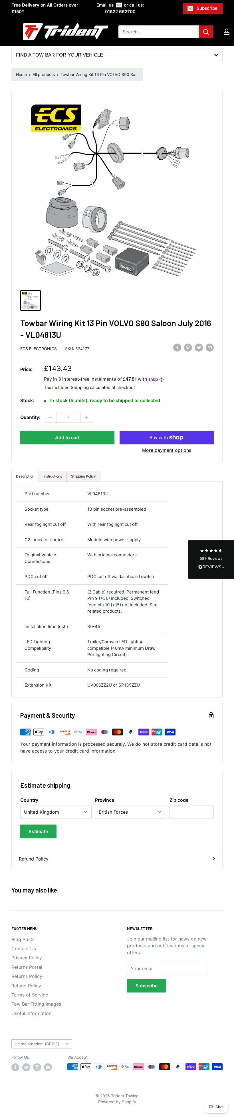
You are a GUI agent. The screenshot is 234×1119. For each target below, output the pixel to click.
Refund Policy (34, 859)
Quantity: (30, 417)
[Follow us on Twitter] (26, 1067)
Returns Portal (26, 967)
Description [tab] (25, 476)
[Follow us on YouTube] (48, 1067)
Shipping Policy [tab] (83, 476)
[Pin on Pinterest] (188, 348)
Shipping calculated (90, 387)
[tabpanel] (117, 589)
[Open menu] (14, 32)
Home (21, 74)
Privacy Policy (26, 957)
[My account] (226, 32)
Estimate (38, 831)
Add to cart (67, 437)
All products (44, 74)
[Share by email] (210, 348)
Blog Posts (23, 939)
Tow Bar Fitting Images (36, 1004)
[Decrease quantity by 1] (50, 417)
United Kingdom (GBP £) (37, 1044)
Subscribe (207, 8)
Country (29, 800)
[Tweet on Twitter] (199, 348)
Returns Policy (26, 976)
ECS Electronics (38, 348)
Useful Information (31, 1013)
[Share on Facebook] (177, 348)
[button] (211, 559)
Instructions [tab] (52, 476)
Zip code (179, 800)
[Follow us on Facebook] (15, 1067)
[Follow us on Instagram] (37, 1067)
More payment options (166, 450)
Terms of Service (29, 995)
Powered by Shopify (117, 1101)
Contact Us (23, 948)
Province (104, 800)
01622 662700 (120, 11)
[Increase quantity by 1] (87, 417)
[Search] (206, 31)
